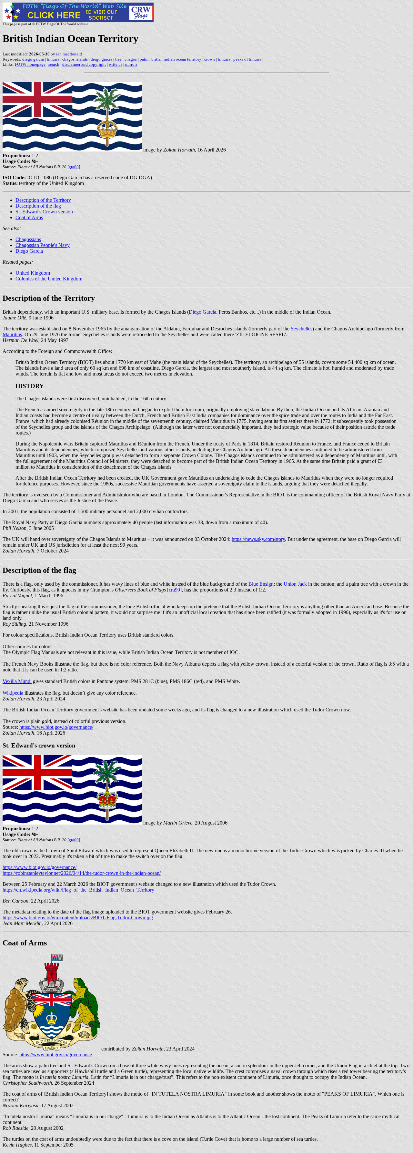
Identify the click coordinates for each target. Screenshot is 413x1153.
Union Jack (295, 584)
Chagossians (28, 239)
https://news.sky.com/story (258, 539)
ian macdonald (69, 54)
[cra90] (174, 589)
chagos (131, 59)
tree (118, 59)
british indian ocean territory (176, 59)
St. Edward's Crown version (44, 211)
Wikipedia (13, 693)
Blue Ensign (261, 584)
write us (115, 64)
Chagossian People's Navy (42, 245)
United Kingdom (32, 273)
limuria (53, 59)
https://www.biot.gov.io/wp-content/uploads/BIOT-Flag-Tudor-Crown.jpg (78, 917)
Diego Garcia (29, 251)
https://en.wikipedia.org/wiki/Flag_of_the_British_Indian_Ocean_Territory (78, 890)
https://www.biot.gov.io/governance (55, 1054)
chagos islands (75, 59)
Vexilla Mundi (17, 681)
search (53, 64)
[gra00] (73, 166)
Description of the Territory (43, 200)
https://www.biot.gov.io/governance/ (56, 727)
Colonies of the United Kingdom (48, 278)
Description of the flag (38, 206)
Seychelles (301, 328)
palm (144, 59)
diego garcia (33, 59)
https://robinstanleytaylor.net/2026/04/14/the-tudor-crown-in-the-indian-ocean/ (82, 873)
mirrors (131, 64)
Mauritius (12, 334)
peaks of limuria (247, 59)
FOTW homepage (30, 64)
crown (209, 59)
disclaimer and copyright (84, 64)
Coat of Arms (29, 217)
